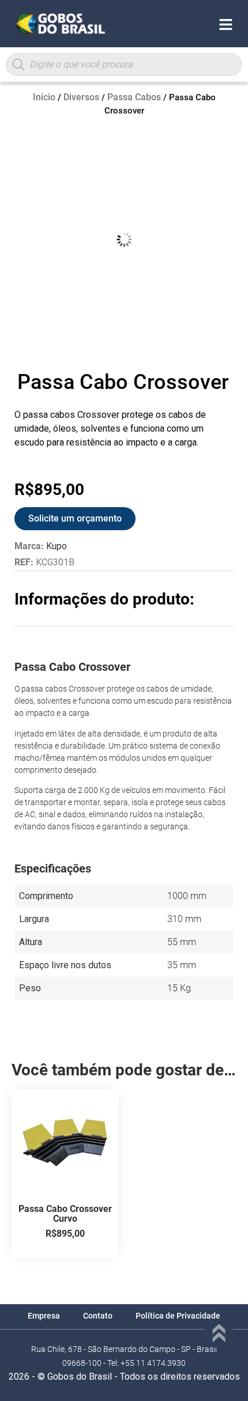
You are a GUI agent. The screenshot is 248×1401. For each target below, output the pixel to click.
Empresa (44, 1315)
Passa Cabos (134, 97)
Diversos (81, 97)
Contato (97, 1315)
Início (44, 97)
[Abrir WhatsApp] (219, 1371)
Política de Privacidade (178, 1315)
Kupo (56, 546)
